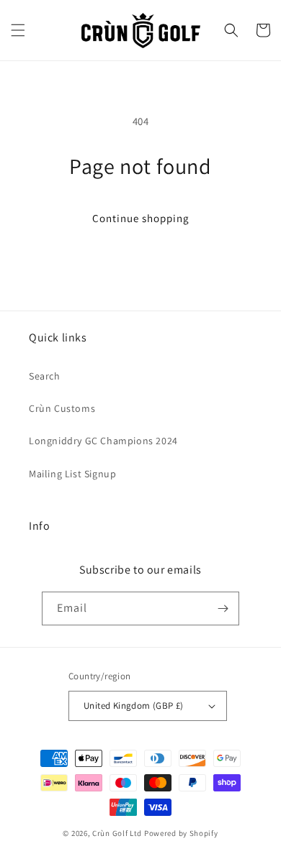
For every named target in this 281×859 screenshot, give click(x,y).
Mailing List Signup (72, 473)
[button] (18, 30)
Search (45, 375)
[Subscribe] (222, 608)
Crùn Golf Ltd (117, 833)
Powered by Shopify (181, 833)
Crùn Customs (62, 408)
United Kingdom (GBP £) (134, 705)
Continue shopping (140, 218)
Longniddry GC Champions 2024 (103, 440)
